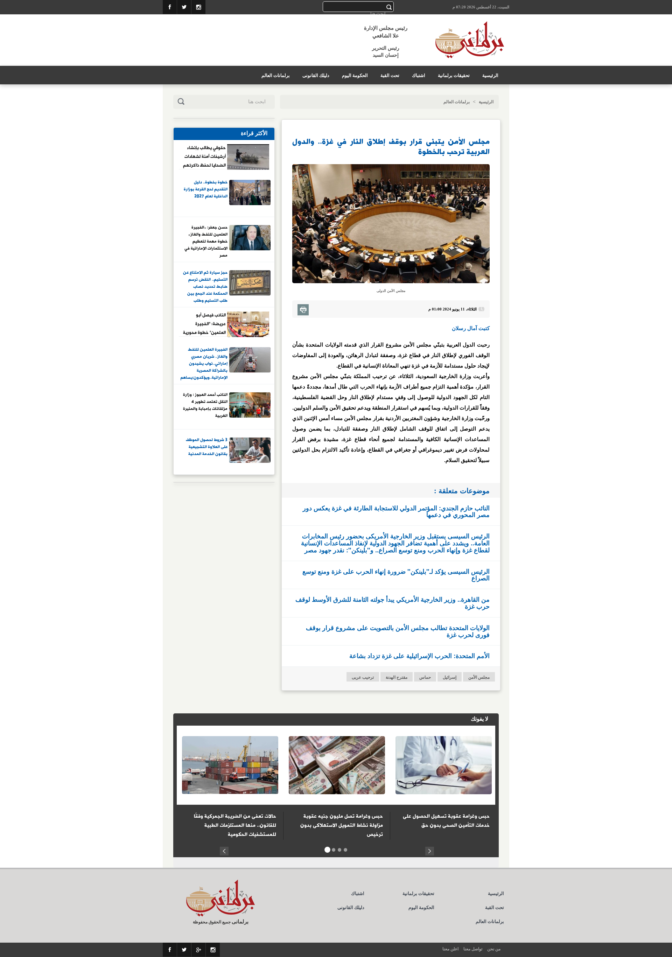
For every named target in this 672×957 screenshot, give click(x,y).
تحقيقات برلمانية (454, 75)
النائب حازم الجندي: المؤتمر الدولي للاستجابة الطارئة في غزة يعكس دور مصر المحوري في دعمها (396, 511)
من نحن (493, 948)
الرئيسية (490, 75)
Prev (224, 850)
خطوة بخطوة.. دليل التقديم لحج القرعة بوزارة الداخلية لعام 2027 (205, 189)
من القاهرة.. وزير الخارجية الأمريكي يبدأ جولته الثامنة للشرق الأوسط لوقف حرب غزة (392, 603)
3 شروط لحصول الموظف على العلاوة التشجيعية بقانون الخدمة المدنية (206, 447)
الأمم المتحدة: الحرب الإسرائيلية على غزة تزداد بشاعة (419, 655)
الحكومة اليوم (355, 75)
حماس (425, 677)
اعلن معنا (450, 948)
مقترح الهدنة (396, 677)
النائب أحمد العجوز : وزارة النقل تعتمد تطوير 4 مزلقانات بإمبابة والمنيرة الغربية (205, 405)
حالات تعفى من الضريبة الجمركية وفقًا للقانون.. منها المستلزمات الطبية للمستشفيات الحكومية (235, 825)
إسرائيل (449, 677)
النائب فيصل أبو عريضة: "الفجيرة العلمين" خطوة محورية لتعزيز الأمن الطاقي (204, 323)
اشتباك (418, 75)
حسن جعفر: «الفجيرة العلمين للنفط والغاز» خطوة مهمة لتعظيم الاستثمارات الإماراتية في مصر (205, 241)
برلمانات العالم (275, 75)
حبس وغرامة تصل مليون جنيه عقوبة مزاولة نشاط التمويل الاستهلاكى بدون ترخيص (341, 825)
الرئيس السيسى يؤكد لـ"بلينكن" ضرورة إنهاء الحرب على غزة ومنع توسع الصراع (396, 575)
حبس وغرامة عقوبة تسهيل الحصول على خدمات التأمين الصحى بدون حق (446, 821)
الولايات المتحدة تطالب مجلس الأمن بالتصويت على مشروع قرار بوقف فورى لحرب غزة (398, 631)
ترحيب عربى (363, 677)
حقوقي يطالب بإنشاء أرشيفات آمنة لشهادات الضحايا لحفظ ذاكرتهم (204, 156)
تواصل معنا (472, 948)
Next (429, 850)
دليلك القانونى (315, 75)
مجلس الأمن (479, 677)
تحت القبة (389, 75)
